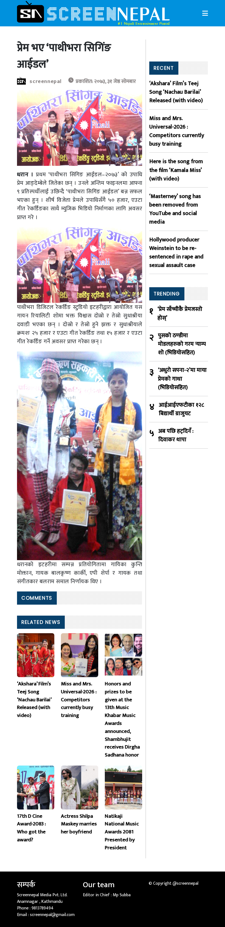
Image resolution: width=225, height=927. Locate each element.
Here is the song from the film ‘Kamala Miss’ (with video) (176, 170)
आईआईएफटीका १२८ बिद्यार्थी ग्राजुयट (181, 409)
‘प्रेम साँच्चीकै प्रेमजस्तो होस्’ (180, 313)
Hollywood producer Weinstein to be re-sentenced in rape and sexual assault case (176, 252)
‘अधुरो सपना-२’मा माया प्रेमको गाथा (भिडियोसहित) (182, 379)
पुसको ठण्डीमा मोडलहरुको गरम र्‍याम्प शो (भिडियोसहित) (182, 344)
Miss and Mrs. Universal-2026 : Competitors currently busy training (176, 131)
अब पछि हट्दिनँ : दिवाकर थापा (175, 435)
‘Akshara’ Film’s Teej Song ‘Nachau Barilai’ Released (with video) (176, 92)
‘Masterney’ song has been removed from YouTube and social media (175, 209)
